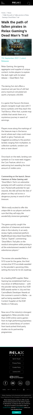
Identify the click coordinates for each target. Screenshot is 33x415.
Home (3, 13)
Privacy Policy (16, 363)
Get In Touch (16, 359)
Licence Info (16, 372)
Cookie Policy (16, 367)
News (9, 13)
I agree (17, 412)
